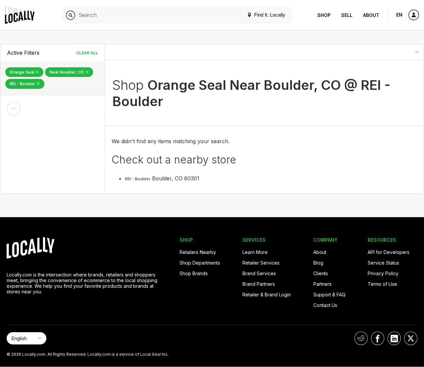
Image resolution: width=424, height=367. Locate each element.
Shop (324, 15)
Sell (346, 15)
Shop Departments (200, 263)
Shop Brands (194, 273)
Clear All (87, 52)
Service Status (383, 263)
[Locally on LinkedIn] (394, 338)
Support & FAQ (329, 294)
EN (399, 15)
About (371, 15)
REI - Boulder (23, 83)
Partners (322, 284)
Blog (318, 263)
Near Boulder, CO (67, 72)
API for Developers (388, 252)
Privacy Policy (383, 273)
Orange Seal (22, 72)
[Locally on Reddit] (361, 338)
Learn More (255, 252)
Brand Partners (258, 284)
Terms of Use (382, 284)
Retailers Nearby (198, 252)
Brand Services (259, 273)
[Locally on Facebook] (377, 338)
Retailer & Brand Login (266, 294)
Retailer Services (261, 263)
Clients (320, 273)
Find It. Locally (269, 15)
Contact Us (325, 305)
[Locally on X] (410, 338)
